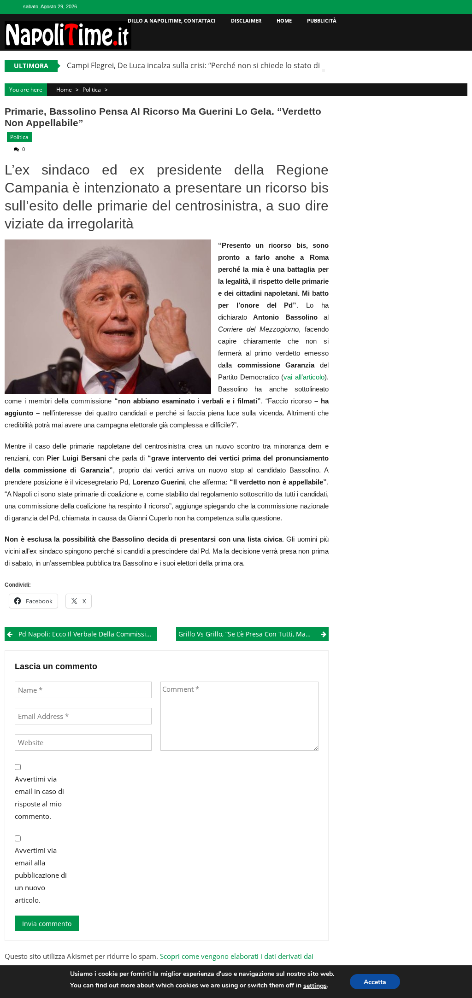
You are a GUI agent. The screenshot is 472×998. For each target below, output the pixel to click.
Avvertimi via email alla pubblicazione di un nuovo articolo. (41, 875)
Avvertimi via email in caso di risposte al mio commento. (39, 797)
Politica (92, 89)
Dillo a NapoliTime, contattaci (172, 20)
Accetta (375, 982)
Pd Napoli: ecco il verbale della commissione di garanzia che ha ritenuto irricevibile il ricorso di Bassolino (87, 634)
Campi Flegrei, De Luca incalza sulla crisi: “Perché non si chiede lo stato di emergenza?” (216, 65)
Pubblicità (321, 20)
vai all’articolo (303, 377)
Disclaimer (246, 20)
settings (315, 985)
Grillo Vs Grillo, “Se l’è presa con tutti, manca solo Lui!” (253, 634)
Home (284, 20)
